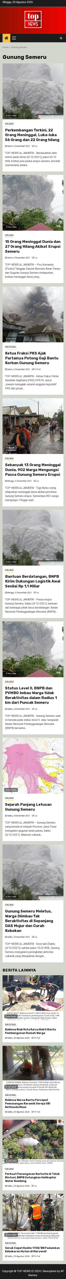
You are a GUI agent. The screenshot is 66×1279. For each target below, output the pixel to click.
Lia (36, 146)
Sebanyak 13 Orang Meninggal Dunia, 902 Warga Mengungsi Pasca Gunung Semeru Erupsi (33, 470)
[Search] (61, 38)
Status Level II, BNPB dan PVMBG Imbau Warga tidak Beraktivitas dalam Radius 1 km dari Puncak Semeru (31, 695)
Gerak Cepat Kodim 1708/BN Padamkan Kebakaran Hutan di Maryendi (32, 1249)
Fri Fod (38, 369)
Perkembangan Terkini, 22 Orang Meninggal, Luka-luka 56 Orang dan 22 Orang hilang (32, 135)
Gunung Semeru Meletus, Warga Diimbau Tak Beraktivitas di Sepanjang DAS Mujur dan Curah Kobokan (29, 921)
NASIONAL (10, 347)
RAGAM (9, 123)
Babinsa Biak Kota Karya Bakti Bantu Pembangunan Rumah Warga (30, 1031)
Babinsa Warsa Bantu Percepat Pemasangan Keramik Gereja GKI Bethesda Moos (27, 1103)
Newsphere (50, 1271)
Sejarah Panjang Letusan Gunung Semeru (28, 807)
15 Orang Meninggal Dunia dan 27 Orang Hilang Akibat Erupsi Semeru (33, 246)
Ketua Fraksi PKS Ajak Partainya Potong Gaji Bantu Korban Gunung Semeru (31, 358)
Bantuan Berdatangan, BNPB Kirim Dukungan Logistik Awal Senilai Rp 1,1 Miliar (32, 581)
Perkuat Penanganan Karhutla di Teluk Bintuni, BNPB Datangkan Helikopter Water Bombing (32, 1177)
